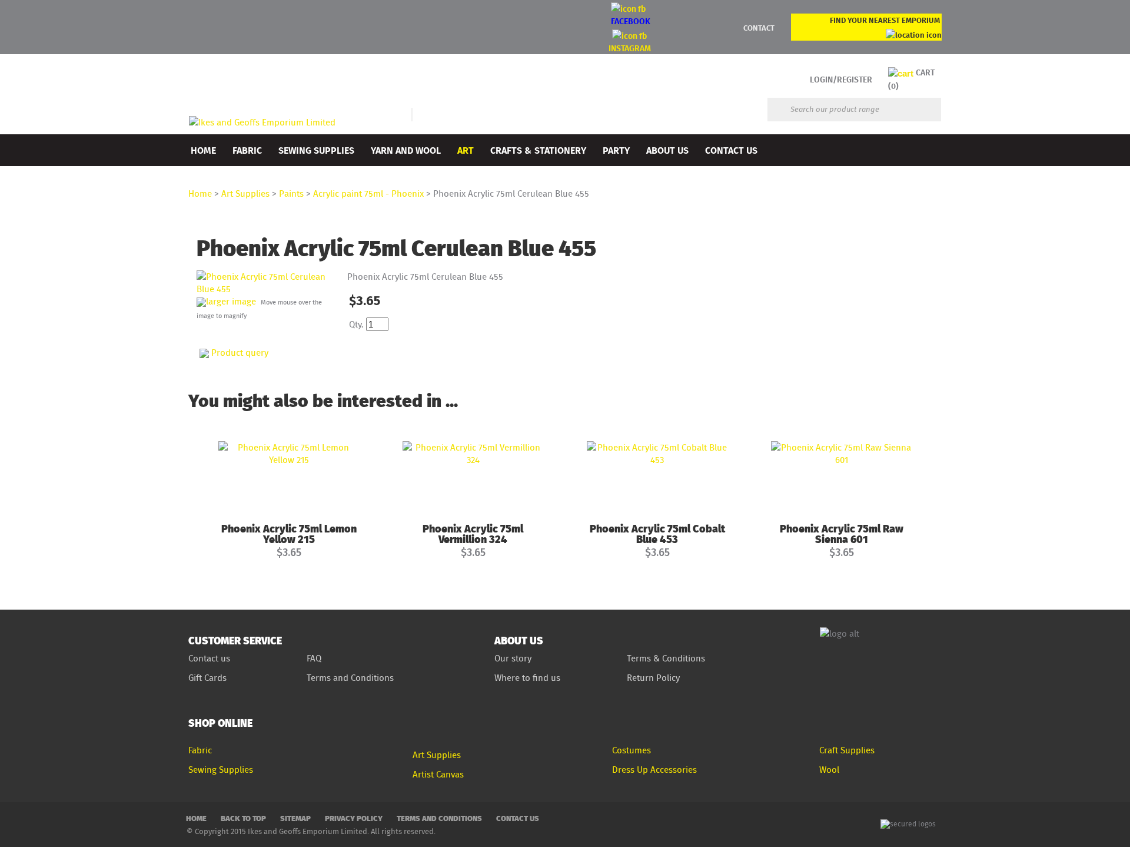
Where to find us (527, 677)
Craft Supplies (847, 750)
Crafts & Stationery (538, 150)
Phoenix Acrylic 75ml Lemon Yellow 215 (289, 533)
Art (465, 150)
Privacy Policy (354, 818)
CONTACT (759, 28)
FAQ (314, 658)
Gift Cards (207, 677)
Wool (829, 769)
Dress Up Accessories (654, 769)
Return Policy (653, 677)
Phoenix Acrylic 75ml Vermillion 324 (473, 533)
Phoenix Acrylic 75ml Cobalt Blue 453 (657, 533)
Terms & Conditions (666, 658)
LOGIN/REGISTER (841, 79)
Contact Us (731, 150)
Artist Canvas (438, 774)
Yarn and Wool (406, 150)
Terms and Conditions (351, 677)
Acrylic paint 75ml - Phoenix (368, 193)
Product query (239, 352)
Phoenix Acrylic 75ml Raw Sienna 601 (841, 533)
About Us (667, 150)
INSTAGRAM (630, 48)
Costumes (631, 750)
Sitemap (295, 818)
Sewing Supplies (316, 150)
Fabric (247, 150)
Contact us (209, 658)
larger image (231, 301)
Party (616, 150)
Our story (512, 658)
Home (203, 150)
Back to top (243, 818)
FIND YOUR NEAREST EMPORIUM (885, 20)
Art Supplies (245, 193)
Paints (291, 193)
